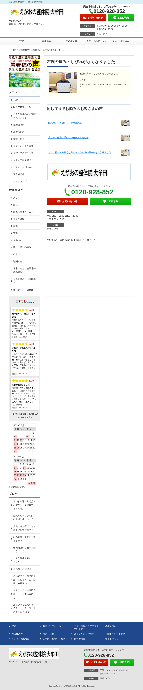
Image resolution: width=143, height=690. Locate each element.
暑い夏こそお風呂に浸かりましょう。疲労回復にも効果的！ (24, 579)
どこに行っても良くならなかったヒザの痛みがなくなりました (79, 152)
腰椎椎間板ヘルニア (23, 212)
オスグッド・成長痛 (23, 290)
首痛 (15, 233)
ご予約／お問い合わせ (121, 41)
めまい (16, 254)
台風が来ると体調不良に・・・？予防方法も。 (24, 594)
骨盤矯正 (17, 240)
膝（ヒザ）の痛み (22, 247)
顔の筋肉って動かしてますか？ (24, 539)
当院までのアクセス (96, 41)
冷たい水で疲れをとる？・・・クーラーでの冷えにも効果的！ (24, 608)
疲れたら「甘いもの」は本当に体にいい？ (24, 518)
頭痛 (15, 226)
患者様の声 (71, 41)
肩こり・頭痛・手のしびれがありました (68, 137)
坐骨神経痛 (18, 219)
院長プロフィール (22, 107)
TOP (21, 41)
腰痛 (15, 205)
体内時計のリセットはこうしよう (24, 549)
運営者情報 (18, 174)
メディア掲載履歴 (22, 160)
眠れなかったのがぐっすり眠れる (65, 123)
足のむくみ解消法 (22, 569)
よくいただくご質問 (23, 146)
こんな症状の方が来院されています (24, 116)
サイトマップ (20, 181)
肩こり (16, 197)
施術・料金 (18, 139)
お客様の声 (24, 50)
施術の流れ (18, 125)
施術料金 (46, 41)
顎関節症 (17, 261)
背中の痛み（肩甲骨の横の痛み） (24, 270)
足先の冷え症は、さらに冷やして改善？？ (24, 528)
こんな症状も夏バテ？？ (22, 560)
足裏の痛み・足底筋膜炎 (24, 281)
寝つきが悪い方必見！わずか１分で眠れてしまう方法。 (24, 505)
